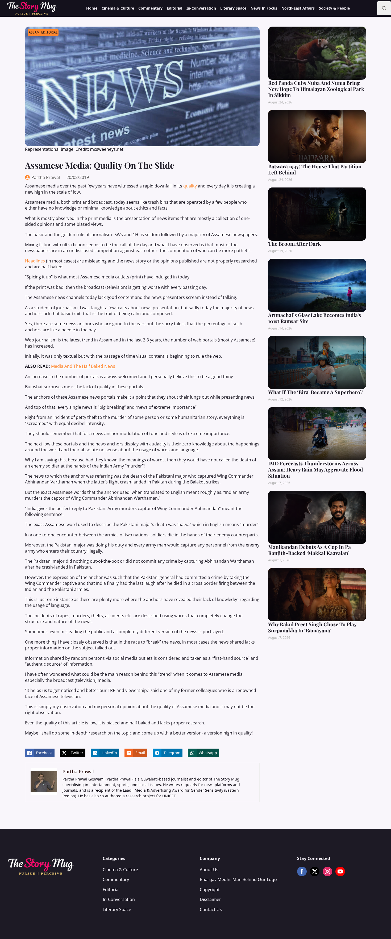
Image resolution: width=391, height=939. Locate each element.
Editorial (174, 8)
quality (190, 186)
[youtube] (340, 871)
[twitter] (314, 871)
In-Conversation (201, 8)
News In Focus (264, 8)
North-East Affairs (298, 8)
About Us (209, 870)
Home (91, 8)
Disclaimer (210, 899)
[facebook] (302, 871)
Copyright (210, 889)
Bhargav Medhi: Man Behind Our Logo (238, 879)
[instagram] (327, 871)
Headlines (35, 261)
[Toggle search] (384, 8)
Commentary (150, 8)
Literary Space (233, 8)
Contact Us (211, 909)
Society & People (334, 8)
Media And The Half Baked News (83, 366)
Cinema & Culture (118, 8)
